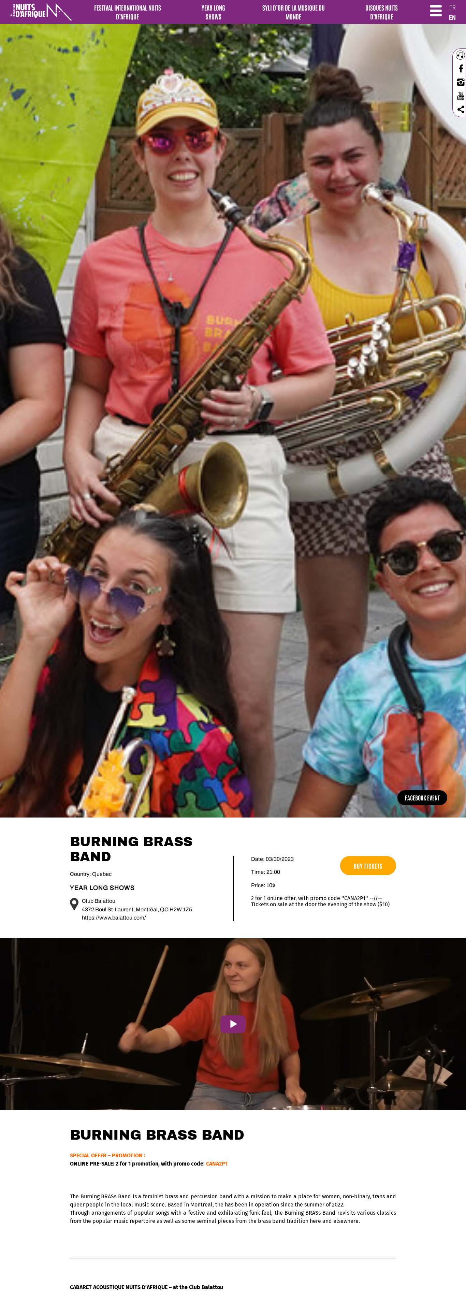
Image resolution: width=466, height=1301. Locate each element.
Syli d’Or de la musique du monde (293, 11)
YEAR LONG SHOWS (213, 11)
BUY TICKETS (368, 865)
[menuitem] (452, 7)
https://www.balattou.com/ (114, 918)
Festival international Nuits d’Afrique (127, 11)
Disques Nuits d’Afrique (381, 11)
